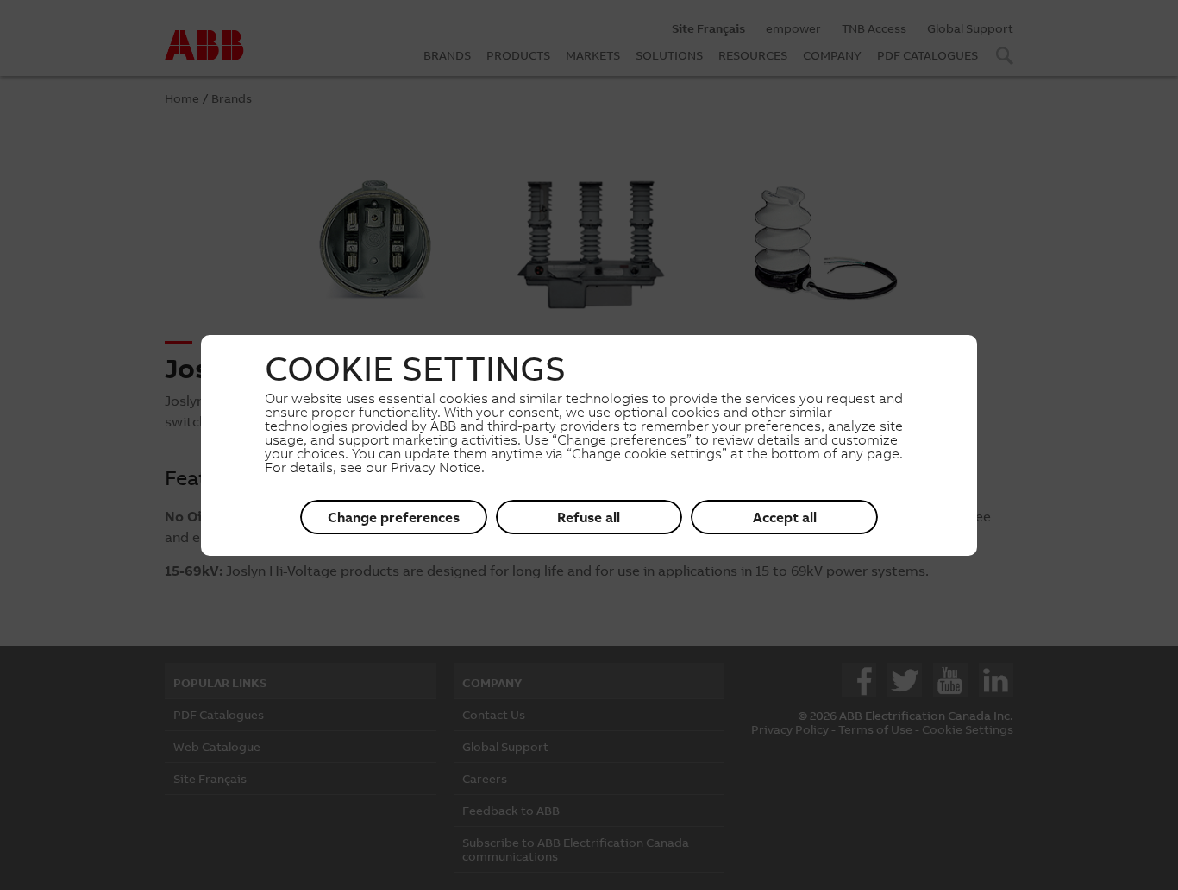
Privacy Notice (436, 467)
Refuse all (588, 517)
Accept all (785, 517)
